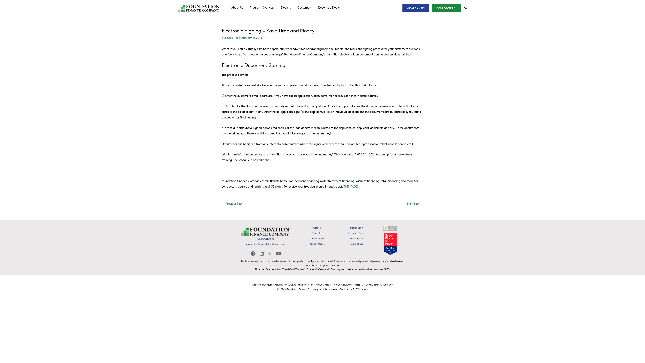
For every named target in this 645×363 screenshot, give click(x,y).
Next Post (415, 204)
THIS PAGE (350, 186)
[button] (415, 8)
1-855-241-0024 (265, 239)
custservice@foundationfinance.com (265, 244)
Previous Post (232, 204)
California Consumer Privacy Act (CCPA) (274, 285)
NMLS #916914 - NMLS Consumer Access (338, 285)
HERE (265, 160)
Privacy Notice (305, 285)
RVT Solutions (360, 289)
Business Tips (230, 38)
